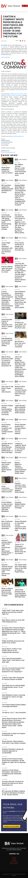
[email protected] (5, 143)
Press (14, 857)
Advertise (14, 858)
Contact (14, 860)
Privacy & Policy (14, 863)
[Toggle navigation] (25, 6)
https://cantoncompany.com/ (8, 152)
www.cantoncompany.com (17, 136)
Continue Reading (5, 57)
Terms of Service (14, 862)
